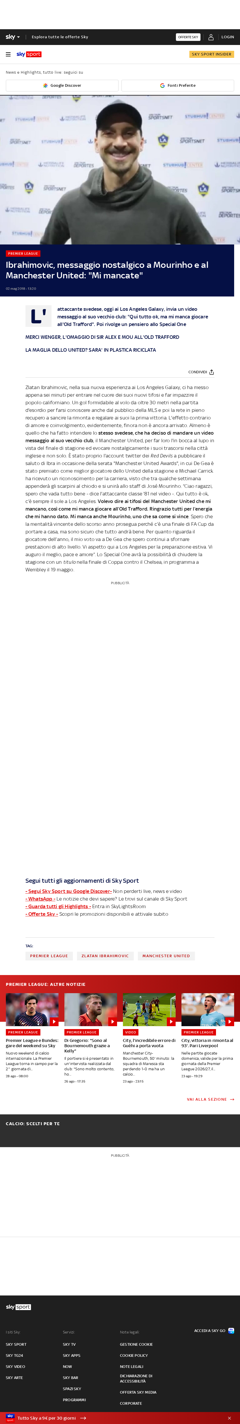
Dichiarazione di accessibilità (136, 1378)
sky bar (70, 1378)
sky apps (72, 1355)
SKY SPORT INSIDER (212, 54)
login (228, 37)
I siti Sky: (13, 1332)
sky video (15, 1366)
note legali (131, 1366)
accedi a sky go (209, 1330)
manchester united (166, 956)
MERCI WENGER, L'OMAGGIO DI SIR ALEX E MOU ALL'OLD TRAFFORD (102, 337)
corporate (131, 1403)
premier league (49, 956)
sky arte (14, 1378)
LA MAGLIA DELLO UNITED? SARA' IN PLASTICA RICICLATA (90, 350)
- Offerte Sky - (41, 914)
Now (67, 1366)
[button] (111, 1418)
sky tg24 (14, 1355)
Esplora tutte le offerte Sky (60, 37)
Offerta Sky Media (138, 1392)
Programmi (74, 1400)
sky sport (16, 1344)
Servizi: (69, 1332)
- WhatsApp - (40, 899)
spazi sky (72, 1389)
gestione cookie (136, 1344)
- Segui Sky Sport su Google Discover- (68, 891)
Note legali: (130, 1332)
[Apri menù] (8, 54)
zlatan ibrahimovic (105, 956)
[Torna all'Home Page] (29, 54)
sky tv (69, 1344)
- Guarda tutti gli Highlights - (58, 906)
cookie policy (134, 1355)
